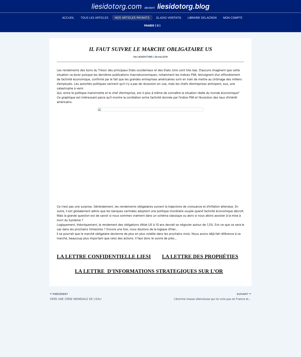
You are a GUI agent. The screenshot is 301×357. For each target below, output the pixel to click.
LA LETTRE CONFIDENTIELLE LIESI (104, 256)
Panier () (152, 25)
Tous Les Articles (94, 17)
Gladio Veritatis (168, 17)
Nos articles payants (132, 17)
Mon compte (232, 17)
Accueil (68, 17)
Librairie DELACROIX (202, 17)
